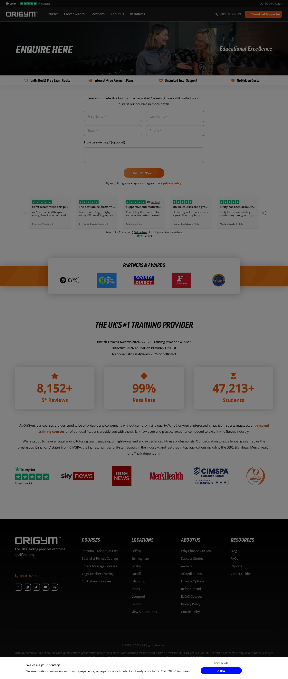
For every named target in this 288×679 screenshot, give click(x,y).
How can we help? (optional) (104, 142)
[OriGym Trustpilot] (28, 3)
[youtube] (45, 587)
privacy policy (172, 183)
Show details (221, 662)
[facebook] (18, 587)
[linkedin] (54, 587)
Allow (221, 671)
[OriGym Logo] (38, 538)
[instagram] (27, 587)
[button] (27, 576)
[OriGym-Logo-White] (22, 12)
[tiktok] (36, 587)
